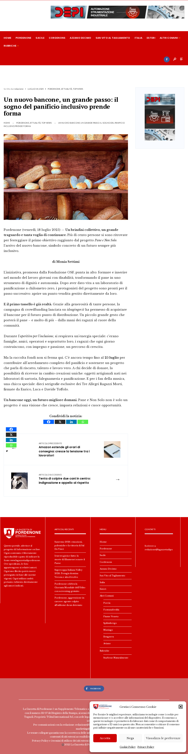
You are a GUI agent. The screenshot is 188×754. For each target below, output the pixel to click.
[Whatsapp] (82, 422)
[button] (180, 707)
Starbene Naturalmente (115, 657)
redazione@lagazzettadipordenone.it (164, 549)
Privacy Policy (146, 747)
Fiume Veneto (111, 616)
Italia (138, 38)
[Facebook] (167, 59)
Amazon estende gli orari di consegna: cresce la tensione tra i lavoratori (64, 449)
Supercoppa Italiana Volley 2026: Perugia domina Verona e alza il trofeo (68, 574)
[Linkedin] (71, 422)
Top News (78, 89)
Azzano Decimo (80, 38)
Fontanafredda (111, 609)
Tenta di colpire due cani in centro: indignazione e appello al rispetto (65, 479)
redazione (18, 89)
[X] (60, 422)
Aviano (107, 643)
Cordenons (57, 38)
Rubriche (10, 45)
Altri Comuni (169, 38)
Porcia (106, 603)
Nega (130, 738)
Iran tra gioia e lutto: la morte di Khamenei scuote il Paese (70, 559)
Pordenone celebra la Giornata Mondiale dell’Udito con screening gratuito (70, 587)
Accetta (105, 738)
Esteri (151, 38)
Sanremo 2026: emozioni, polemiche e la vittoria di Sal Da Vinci (69, 545)
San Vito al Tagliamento (113, 38)
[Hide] (7, 451)
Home (7, 38)
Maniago (108, 630)
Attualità (66, 89)
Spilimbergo (110, 623)
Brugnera (108, 636)
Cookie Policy (128, 747)
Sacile (40, 38)
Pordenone (23, 38)
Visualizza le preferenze (163, 738)
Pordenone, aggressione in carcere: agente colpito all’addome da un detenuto (69, 601)
